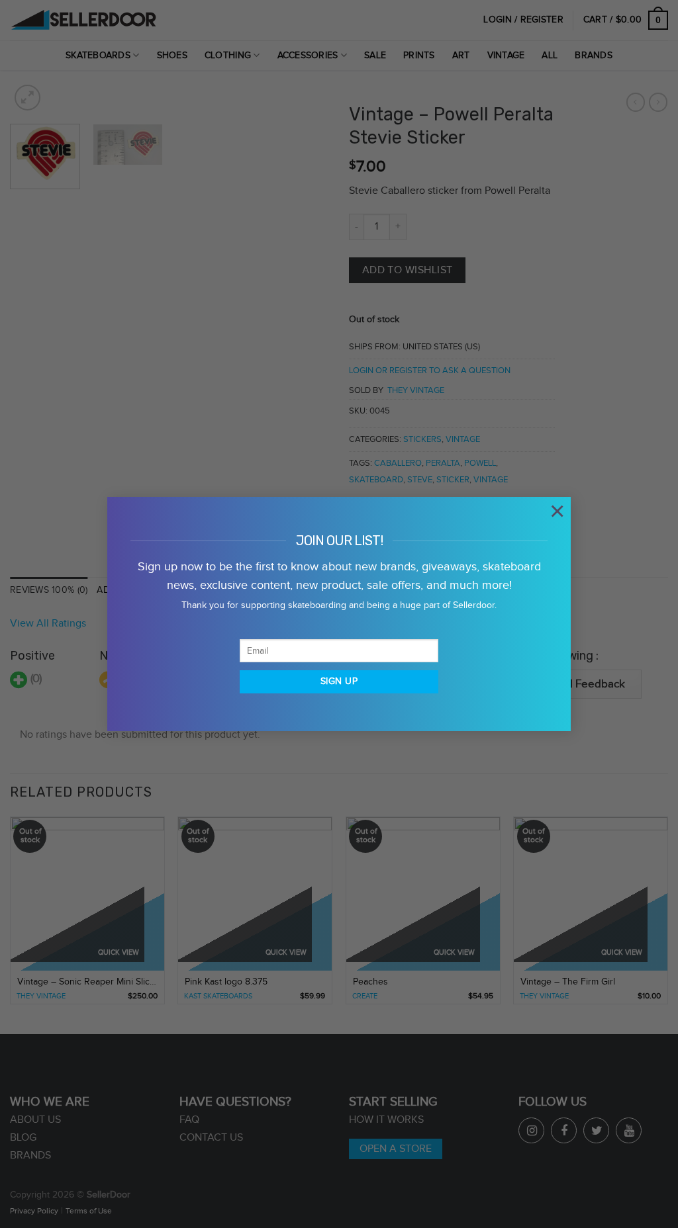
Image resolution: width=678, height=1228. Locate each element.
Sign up (339, 681)
